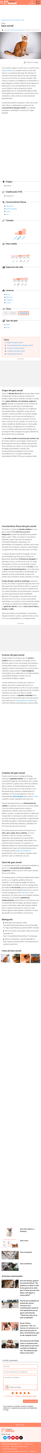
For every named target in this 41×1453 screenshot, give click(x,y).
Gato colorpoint (26, 1252)
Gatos (22, 20)
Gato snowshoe (26, 1264)
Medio (8, 324)
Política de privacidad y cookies (19, 1446)
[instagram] (9, 1437)
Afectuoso (9, 297)
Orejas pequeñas (11, 209)
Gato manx (24, 1241)
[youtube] (13, 1437)
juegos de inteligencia (22, 850)
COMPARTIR (32, 4)
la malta (35, 796)
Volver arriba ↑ (20, 1425)
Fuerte (8, 211)
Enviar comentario (30, 1401)
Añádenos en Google (32, 62)
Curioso (8, 302)
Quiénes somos (29, 1444)
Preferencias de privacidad (10, 1449)
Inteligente (9, 300)
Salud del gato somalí (14, 354)
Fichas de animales (15, 20)
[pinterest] (17, 1437)
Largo (8, 327)
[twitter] (5, 1437)
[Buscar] (38, 2)
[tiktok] (21, 1437)
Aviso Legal (6, 1446)
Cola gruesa (10, 206)
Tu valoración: (9, 1396)
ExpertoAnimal (5, 20)
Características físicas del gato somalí (20, 345)
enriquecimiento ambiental (24, 700)
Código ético (33, 1451)
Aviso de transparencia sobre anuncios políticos (15, 1451)
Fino (7, 214)
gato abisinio (7, 70)
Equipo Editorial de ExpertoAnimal (15, 30)
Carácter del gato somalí (15, 348)
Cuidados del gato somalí (16, 351)
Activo (8, 294)
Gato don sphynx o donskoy (27, 1230)
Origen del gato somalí (15, 342)
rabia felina (25, 892)
